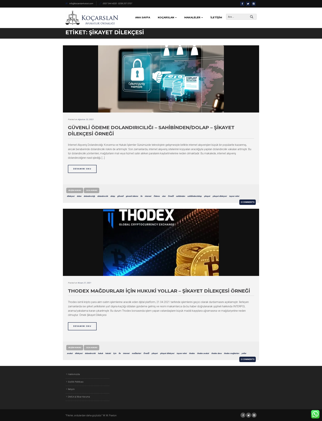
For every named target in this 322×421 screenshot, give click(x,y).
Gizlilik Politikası (76, 382)
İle (141, 196)
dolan (79, 196)
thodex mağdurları (231, 353)
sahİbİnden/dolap (194, 196)
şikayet (207, 196)
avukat (70, 353)
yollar (243, 353)
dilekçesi (70, 196)
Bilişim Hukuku (74, 190)
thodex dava (216, 353)
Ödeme (157, 196)
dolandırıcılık (102, 196)
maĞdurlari (136, 353)
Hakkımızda (74, 374)
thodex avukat (203, 353)
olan (164, 196)
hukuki (108, 353)
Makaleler (192, 17)
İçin (114, 353)
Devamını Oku (82, 169)
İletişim (216, 17)
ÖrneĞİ (171, 196)
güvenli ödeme (132, 196)
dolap (112, 196)
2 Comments (247, 202)
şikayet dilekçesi (219, 196)
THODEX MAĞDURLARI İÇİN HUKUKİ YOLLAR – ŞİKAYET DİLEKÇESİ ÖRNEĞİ (159, 291)
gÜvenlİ (120, 196)
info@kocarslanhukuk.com (81, 3)
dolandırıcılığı (89, 196)
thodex (192, 353)
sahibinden (180, 196)
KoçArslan (166, 17)
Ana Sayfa (142, 17)
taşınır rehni (234, 196)
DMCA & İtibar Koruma (79, 396)
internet (148, 196)
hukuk (100, 353)
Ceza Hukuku (91, 190)
